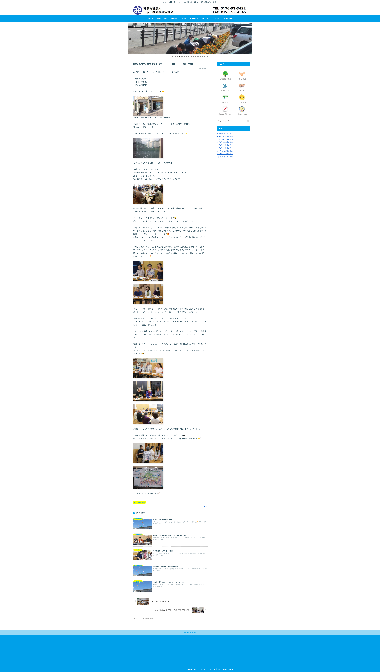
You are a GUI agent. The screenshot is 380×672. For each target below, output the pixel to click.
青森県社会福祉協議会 (225, 136)
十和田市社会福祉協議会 (225, 139)
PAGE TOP (191, 633)
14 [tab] (202, 56)
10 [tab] (193, 56)
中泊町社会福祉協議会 (225, 148)
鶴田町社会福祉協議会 (225, 151)
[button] (248, 121)
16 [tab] (207, 56)
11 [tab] (195, 56)
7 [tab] (186, 56)
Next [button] (250, 39)
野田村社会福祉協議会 (225, 154)
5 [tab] (182, 56)
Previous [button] (130, 39)
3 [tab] (177, 56)
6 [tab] (184, 56)
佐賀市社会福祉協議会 (225, 157)
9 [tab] (191, 56)
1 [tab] (172, 56)
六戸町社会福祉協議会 (225, 142)
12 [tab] (198, 56)
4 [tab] (179, 56)
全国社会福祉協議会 (224, 133)
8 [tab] (188, 56)
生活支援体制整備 (140, 502)
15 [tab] (204, 56)
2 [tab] (175, 56)
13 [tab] (200, 56)
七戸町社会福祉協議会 (225, 145)
